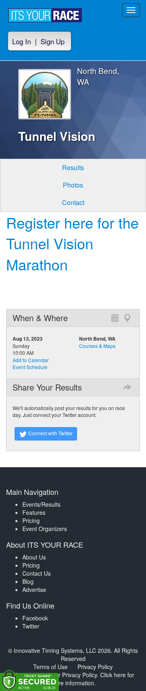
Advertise (34, 589)
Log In (21, 41)
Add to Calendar (31, 359)
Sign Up (52, 41)
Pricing (31, 520)
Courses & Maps (97, 345)
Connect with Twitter (50, 433)
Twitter (30, 626)
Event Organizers (44, 529)
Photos (73, 185)
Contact (73, 202)
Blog (28, 581)
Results (73, 167)
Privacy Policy (95, 667)
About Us (34, 557)
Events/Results (41, 504)
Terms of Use (50, 667)
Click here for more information (92, 679)
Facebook (35, 618)
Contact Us (36, 573)
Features (33, 512)
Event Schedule (30, 366)
